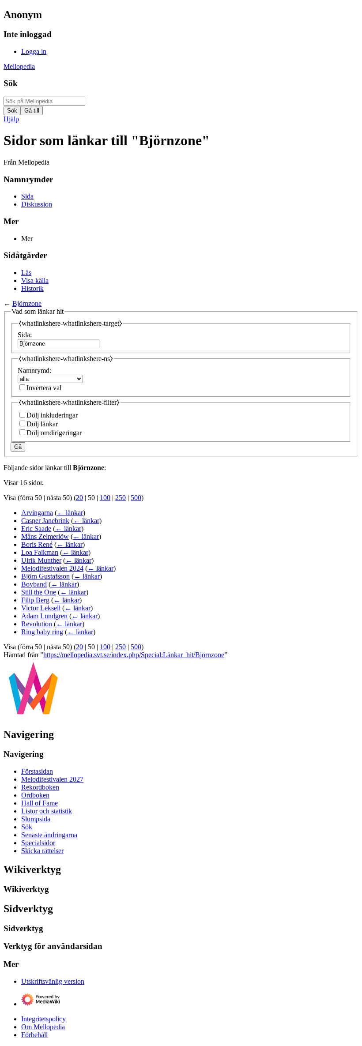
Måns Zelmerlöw (45, 536)
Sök (11, 83)
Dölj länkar (42, 424)
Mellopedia (19, 66)
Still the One (38, 592)
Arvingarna (37, 512)
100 (105, 497)
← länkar (70, 512)
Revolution (36, 624)
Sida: (25, 335)
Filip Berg (35, 600)
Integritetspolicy (43, 1019)
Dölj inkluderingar (52, 415)
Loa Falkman (39, 552)
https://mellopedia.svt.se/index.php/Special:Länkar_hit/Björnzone (133, 654)
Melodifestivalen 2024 (52, 568)
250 (120, 497)
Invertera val (43, 387)
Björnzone (26, 303)
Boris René (37, 544)
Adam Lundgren (44, 616)
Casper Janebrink (45, 520)
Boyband (34, 584)
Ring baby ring (42, 632)
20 (79, 497)
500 (136, 497)
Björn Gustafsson (45, 576)
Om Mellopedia (43, 1027)
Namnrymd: (34, 370)
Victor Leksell (40, 608)
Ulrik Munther (41, 560)
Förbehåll (34, 1034)
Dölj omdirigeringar (54, 432)
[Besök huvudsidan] (33, 716)
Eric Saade (36, 528)
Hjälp (11, 119)
